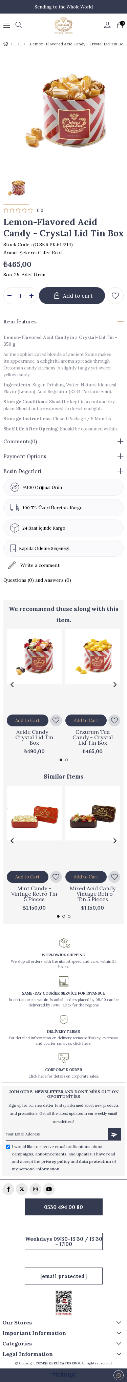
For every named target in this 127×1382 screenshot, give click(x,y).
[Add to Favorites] (115, 295)
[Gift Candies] (24, 44)
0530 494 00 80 (63, 1207)
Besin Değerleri (22, 471)
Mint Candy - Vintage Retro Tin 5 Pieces (34, 894)
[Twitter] (22, 1189)
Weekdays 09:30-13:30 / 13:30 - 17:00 (63, 1241)
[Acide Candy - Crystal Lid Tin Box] (34, 670)
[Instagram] (35, 1189)
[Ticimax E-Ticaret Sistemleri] (63, 1375)
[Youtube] (49, 1189)
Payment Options (24, 456)
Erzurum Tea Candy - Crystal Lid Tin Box (92, 737)
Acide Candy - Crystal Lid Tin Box (34, 737)
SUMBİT (114, 1134)
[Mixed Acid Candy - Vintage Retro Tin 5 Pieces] (93, 827)
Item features (20, 321)
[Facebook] (8, 1189)
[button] (61, 760)
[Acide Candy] (18, 44)
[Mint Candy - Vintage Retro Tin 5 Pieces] (34, 827)
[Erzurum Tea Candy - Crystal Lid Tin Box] (93, 670)
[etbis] (63, 1303)
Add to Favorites (56, 720)
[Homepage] (11, 44)
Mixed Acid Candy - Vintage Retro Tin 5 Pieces (92, 894)
